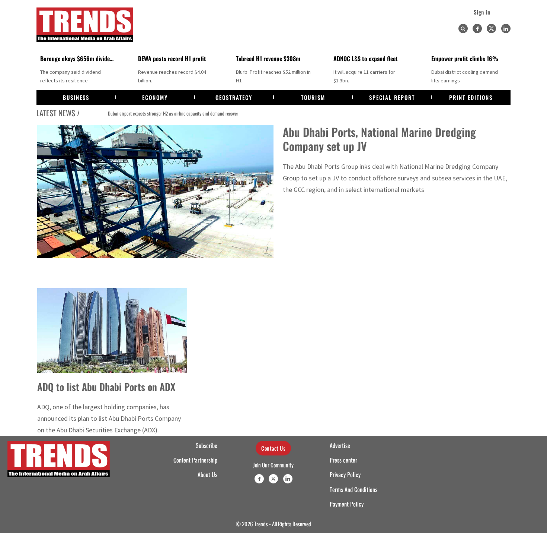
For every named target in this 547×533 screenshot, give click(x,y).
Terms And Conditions (353, 489)
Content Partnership (195, 459)
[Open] (463, 28)
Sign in (482, 12)
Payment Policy (347, 503)
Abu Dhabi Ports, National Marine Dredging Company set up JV (379, 138)
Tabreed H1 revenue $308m (268, 58)
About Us (207, 474)
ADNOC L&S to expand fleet (365, 58)
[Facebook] (477, 28)
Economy (155, 97)
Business (76, 97)
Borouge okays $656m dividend (78, 58)
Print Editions (471, 97)
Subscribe (206, 445)
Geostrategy (233, 97)
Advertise (340, 445)
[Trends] (84, 24)
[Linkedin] (506, 28)
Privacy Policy (345, 474)
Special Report (392, 97)
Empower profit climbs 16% (464, 58)
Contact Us (273, 448)
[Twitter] (491, 28)
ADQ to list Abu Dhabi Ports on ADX (106, 386)
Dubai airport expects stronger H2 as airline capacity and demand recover (154, 113)
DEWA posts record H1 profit (172, 58)
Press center (343, 459)
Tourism (313, 97)
